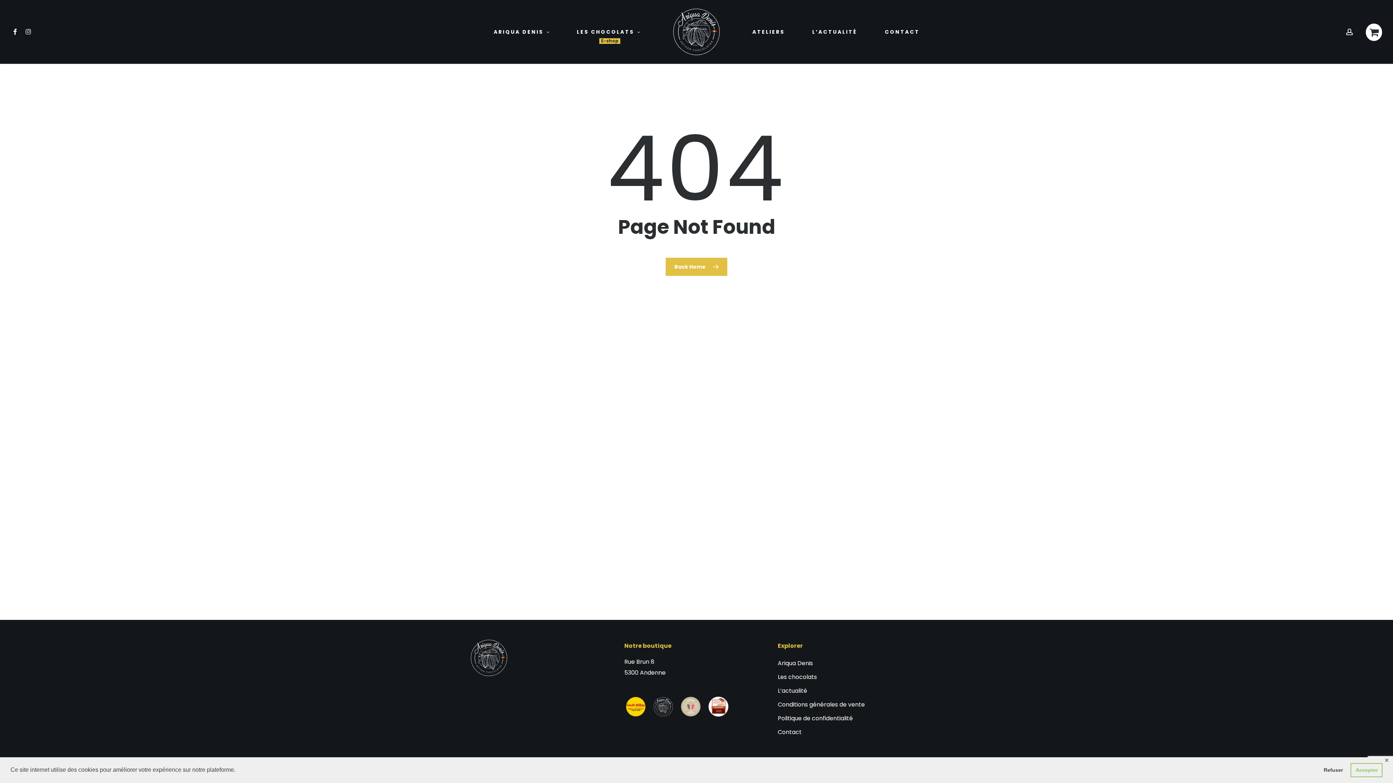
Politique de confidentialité (815, 718)
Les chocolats (797, 677)
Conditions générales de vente (821, 704)
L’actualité (792, 691)
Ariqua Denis (795, 663)
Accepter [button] (1367, 770)
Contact (790, 732)
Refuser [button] (1333, 770)
